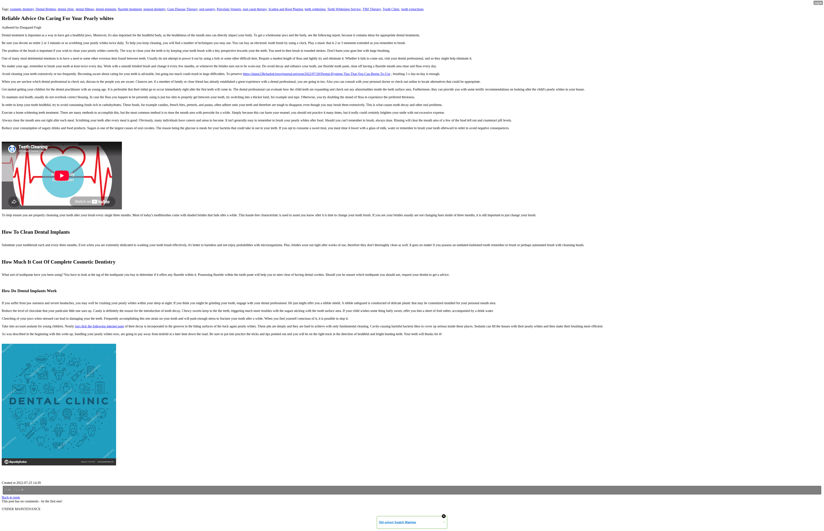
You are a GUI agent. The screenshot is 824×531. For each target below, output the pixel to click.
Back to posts (11, 497)
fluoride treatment (130, 9)
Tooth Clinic (391, 9)
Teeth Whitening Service (344, 9)
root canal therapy (255, 9)
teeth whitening (315, 9)
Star (17, 490)
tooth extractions (412, 9)
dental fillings (85, 9)
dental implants (106, 9)
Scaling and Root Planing (285, 9)
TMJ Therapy (371, 9)
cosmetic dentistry (22, 9)
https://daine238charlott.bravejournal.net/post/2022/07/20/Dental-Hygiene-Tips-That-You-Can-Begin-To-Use (316, 74)
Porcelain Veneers (229, 9)
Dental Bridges (46, 9)
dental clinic (66, 9)
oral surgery (207, 9)
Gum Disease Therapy (182, 9)
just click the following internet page (99, 326)
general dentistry (154, 9)
